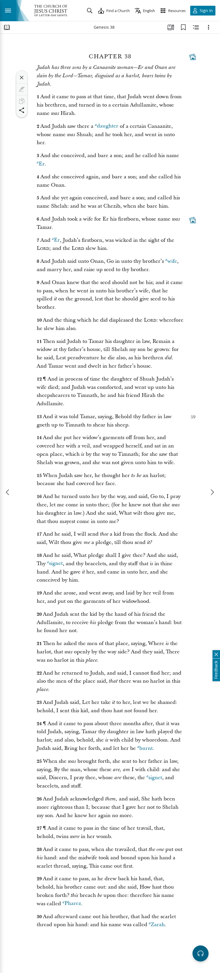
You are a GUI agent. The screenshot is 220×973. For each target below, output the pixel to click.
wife (172, 261)
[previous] (8, 492)
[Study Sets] (170, 27)
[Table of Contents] (6, 27)
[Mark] (21, 89)
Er (42, 163)
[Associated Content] (192, 56)
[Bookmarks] (183, 27)
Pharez (72, 903)
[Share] (21, 110)
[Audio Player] (200, 953)
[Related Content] (196, 27)
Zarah (158, 924)
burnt (146, 748)
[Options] (208, 27)
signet (56, 563)
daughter (107, 126)
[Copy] (21, 101)
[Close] (21, 77)
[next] (212, 492)
